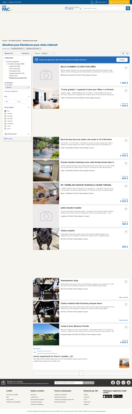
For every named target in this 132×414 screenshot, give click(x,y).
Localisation (8, 83)
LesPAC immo (34, 397)
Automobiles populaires (37, 399)
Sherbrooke (87, 402)
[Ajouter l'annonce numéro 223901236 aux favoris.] (126, 209)
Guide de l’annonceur (60, 397)
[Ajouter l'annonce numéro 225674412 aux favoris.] (126, 232)
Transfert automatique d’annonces (64, 399)
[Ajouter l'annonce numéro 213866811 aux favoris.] (126, 163)
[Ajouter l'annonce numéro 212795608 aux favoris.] (126, 91)
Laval (85, 399)
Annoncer (33, 394)
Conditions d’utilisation (37, 404)
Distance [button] (44, 53)
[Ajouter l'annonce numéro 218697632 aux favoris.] (126, 186)
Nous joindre (10, 399)
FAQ (7, 397)
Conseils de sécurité (36, 402)
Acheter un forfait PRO (60, 394)
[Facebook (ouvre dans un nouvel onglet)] (113, 384)
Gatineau (86, 404)
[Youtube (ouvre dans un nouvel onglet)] (129, 384)
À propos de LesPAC (12, 394)
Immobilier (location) (15, 40)
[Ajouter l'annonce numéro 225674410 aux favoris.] (126, 282)
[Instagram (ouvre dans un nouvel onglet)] (123, 384)
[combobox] (104, 8)
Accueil (4, 40)
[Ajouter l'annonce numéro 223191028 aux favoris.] (126, 327)
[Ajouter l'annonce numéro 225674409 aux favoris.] (126, 305)
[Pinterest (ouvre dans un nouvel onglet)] (118, 384)
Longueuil (86, 397)
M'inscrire (88, 383)
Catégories (8, 58)
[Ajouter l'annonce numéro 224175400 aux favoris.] (126, 141)
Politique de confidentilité (13, 402)
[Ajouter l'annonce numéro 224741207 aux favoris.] (126, 68)
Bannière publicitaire (60, 402)
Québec (86, 394)
